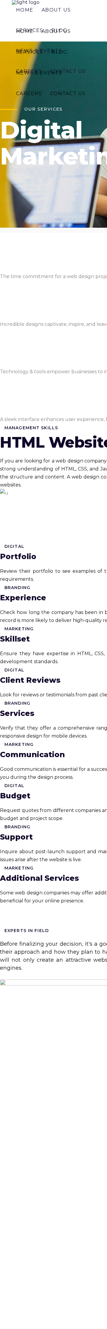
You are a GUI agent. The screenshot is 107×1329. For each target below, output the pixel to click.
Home (7, 1062)
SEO (5, 1172)
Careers (9, 1095)
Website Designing (22, 1151)
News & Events (17, 1117)
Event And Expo (19, 1203)
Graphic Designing (21, 1161)
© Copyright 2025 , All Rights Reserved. (46, 1307)
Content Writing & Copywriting (36, 1182)
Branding (11, 1213)
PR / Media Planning (24, 1223)
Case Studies (15, 1128)
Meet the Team (18, 1084)
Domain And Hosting (24, 1192)
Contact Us (13, 1139)
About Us (11, 1073)
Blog (5, 1106)
